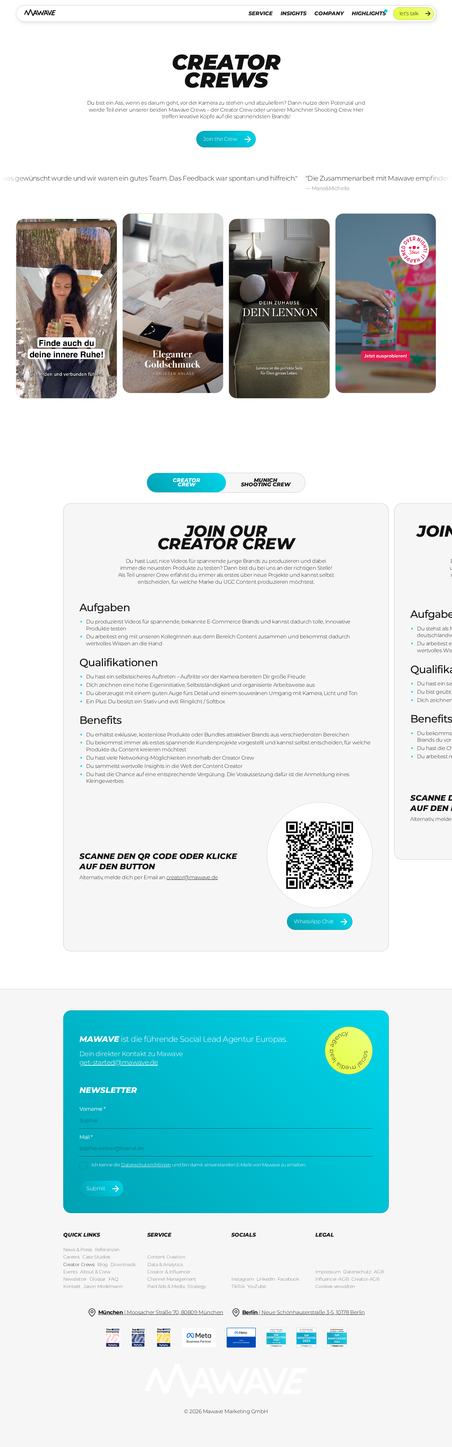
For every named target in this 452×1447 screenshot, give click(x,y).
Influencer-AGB (332, 1279)
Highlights (369, 13)
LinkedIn (265, 1279)
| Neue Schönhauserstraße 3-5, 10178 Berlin (303, 1312)
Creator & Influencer (169, 1272)
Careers (71, 1257)
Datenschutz (357, 1272)
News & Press (77, 1250)
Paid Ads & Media (166, 1286)
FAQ (113, 1279)
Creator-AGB (365, 1279)
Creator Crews (79, 1264)
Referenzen (107, 1250)
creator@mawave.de (192, 877)
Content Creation (166, 1257)
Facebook (288, 1279)
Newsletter (75, 1279)
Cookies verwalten (335, 1286)
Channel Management (171, 1279)
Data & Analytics (165, 1264)
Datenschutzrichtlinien (146, 1165)
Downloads (123, 1264)
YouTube (256, 1286)
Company (329, 13)
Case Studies (96, 1257)
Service (261, 13)
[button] (261, 13)
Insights (293, 13)
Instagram (242, 1279)
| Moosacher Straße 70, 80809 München (160, 1312)
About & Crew (95, 1272)
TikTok (238, 1286)
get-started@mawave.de (118, 1062)
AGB (379, 1272)
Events (70, 1272)
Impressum (327, 1272)
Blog (102, 1264)
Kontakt (72, 1286)
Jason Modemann (102, 1286)
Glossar (98, 1279)
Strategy (196, 1286)
